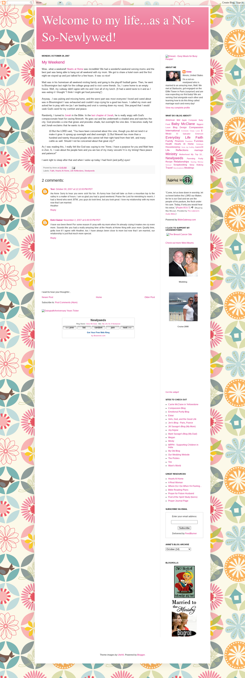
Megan (171, 437)
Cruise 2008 (183, 326)
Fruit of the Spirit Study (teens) (182, 497)
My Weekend (53, 62)
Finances (179, 141)
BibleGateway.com (187, 219)
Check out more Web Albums (180, 243)
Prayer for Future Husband (181, 493)
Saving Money (197, 162)
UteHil (121, 655)
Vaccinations (178, 168)
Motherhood (184, 154)
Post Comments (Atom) (66, 302)
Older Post (150, 297)
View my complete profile (178, 107)
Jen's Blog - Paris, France (180, 422)
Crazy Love (195, 131)
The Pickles (174, 458)
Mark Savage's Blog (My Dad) (182, 434)
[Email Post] (73, 168)
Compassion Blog (177, 408)
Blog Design (180, 127)
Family (169, 140)
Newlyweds (90, 171)
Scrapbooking (180, 165)
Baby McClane (183, 124)
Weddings (189, 168)
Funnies (198, 140)
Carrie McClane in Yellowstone (183, 404)
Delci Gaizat (56, 220)
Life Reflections (77, 171)
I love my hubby (187, 147)
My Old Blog (174, 451)
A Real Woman (175, 482)
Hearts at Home (75, 69)
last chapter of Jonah (102, 115)
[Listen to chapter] (192, 207)
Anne (189, 72)
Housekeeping (173, 147)
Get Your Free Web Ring (98, 332)
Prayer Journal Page (178, 501)
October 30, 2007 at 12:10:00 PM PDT (74, 189)
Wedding (183, 282)
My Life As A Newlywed (111, 324)
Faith (52, 171)
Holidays (199, 144)
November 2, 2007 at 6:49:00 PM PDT (82, 220)
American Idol (173, 120)
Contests (185, 131)
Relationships (181, 161)
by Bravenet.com (98, 336)
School (168, 165)
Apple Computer (189, 120)
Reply (53, 210)
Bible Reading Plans (178, 490)
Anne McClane (91, 324)
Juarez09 (199, 147)
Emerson (199, 134)
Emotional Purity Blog (178, 412)
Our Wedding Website (179, 454)
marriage (198, 150)
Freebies (188, 141)
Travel (169, 167)
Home (99, 297)
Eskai (171, 415)
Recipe (169, 161)
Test (52, 189)
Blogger (141, 655)
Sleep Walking (196, 165)
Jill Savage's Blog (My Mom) (182, 426)
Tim (170, 462)
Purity (200, 158)
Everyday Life (178, 137)
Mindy (171, 441)
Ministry (171, 154)
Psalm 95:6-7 (183, 207)
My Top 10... (197, 154)
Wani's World (174, 465)
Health (169, 144)
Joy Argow (173, 430)
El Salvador (183, 134)
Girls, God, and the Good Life (182, 419)
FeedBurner (191, 533)
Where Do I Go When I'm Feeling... (185, 486)
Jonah (68, 115)
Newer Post (47, 297)
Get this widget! (172, 392)
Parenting (191, 158)
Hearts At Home (62, 171)
